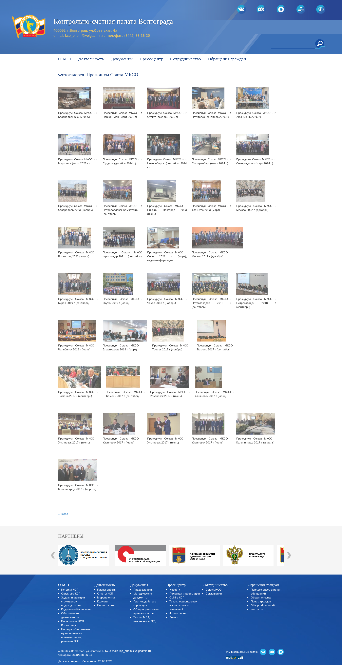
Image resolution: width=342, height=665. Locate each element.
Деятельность (91, 58)
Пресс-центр (151, 58)
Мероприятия (106, 597)
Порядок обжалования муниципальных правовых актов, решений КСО (75, 635)
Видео (173, 617)
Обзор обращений (263, 605)
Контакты (257, 609)
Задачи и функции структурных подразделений (73, 601)
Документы (122, 58)
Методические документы (142, 595)
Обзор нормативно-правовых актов (146, 611)
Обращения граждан (227, 58)
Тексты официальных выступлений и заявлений (183, 605)
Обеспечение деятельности (70, 615)
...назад (63, 513)
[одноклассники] (272, 652)
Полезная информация (184, 593)
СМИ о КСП (176, 597)
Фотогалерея (177, 613)
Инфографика (106, 605)
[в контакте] (263, 652)
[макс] (280, 652)
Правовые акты (143, 589)
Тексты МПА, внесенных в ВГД (144, 619)
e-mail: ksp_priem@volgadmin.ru (130, 651)
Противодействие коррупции (144, 603)
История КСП (69, 589)
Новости (174, 589)
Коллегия (103, 601)
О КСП (64, 58)
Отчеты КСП (105, 593)
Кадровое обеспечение (76, 609)
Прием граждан (261, 601)
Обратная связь (261, 597)
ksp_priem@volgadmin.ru (85, 35)
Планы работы (106, 589)
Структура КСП (71, 593)
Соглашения (214, 593)
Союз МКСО (213, 589)
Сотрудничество (185, 58)
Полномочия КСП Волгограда (72, 623)
